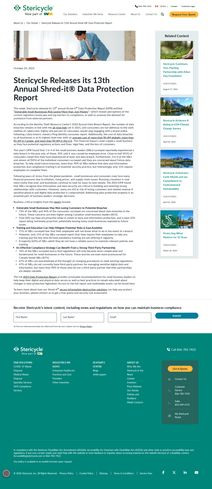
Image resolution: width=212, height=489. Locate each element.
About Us (135, 14)
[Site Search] (162, 14)
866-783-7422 (53, 455)
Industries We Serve (93, 14)
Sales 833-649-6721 (182, 402)
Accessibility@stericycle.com (28, 455)
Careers (174, 6)
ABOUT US (133, 362)
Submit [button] (177, 315)
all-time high (60, 127)
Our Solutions (70, 14)
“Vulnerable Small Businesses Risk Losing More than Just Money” (51, 111)
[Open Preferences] (6, 473)
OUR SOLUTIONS (23, 362)
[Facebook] (163, 472)
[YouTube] (196, 472)
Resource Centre (116, 14)
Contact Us (151, 14)
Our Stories (32, 23)
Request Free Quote (184, 14)
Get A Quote (180, 369)
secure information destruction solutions (83, 289)
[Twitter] (174, 472)
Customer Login (188, 6)
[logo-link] (34, 9)
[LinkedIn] (185, 472)
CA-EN (162, 6)
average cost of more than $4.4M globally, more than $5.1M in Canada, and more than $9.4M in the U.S (74, 139)
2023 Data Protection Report (40, 277)
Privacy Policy (86, 326)
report (57, 202)
